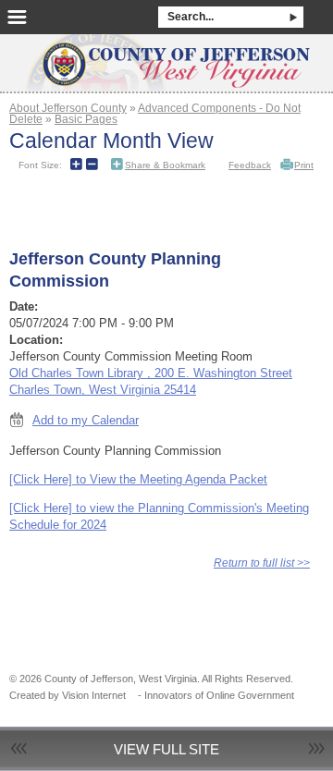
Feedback (249, 165)
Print (304, 165)
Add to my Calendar (85, 420)
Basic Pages (86, 119)
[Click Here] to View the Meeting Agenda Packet (138, 479)
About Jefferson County (68, 108)
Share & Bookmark (165, 165)
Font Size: (40, 165)
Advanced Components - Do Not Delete (155, 113)
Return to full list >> (262, 563)
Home (166, 57)
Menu (17, 17)
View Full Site (166, 749)
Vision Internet (94, 695)
